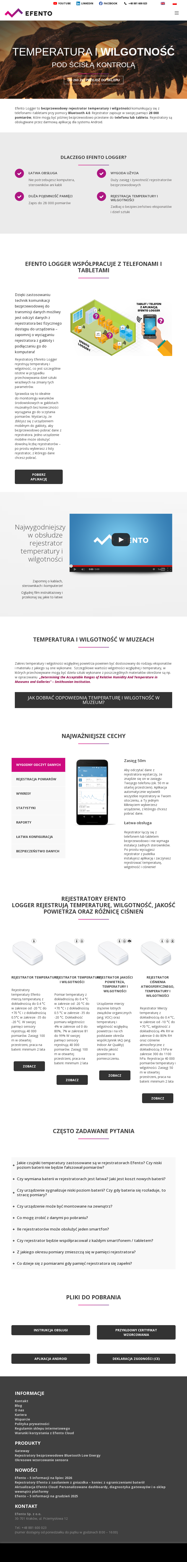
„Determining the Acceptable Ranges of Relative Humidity (82, 677)
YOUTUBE (64, 3)
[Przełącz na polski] (175, 3)
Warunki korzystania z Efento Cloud (44, 1433)
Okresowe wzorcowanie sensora (41, 1460)
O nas (19, 1410)
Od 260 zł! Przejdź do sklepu (94, 80)
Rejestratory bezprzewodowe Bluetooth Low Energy (58, 1455)
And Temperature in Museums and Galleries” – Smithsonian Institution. (86, 679)
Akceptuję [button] (120, 1556)
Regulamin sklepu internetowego (42, 1428)
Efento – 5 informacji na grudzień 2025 (46, 1496)
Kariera (21, 1414)
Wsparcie (22, 1419)
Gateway (22, 1451)
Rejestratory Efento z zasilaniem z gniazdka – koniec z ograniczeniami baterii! (80, 1482)
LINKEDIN (87, 3)
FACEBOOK (110, 3)
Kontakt (21, 1401)
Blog (18, 1405)
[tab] (38, 765)
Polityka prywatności (32, 1424)
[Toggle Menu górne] (93, 13)
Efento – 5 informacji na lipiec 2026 (43, 1478)
